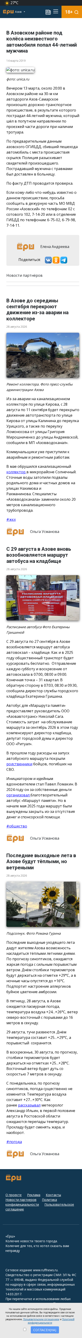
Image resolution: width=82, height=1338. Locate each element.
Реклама (33, 1195)
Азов (18, 12)
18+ (69, 12)
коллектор (16, 471)
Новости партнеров (20, 1199)
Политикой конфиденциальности (51, 1321)
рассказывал (29, 1105)
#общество (16, 826)
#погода (14, 1141)
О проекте (13, 1195)
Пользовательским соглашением (41, 1319)
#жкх (11, 519)
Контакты (53, 1195)
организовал (18, 795)
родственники (19, 763)
